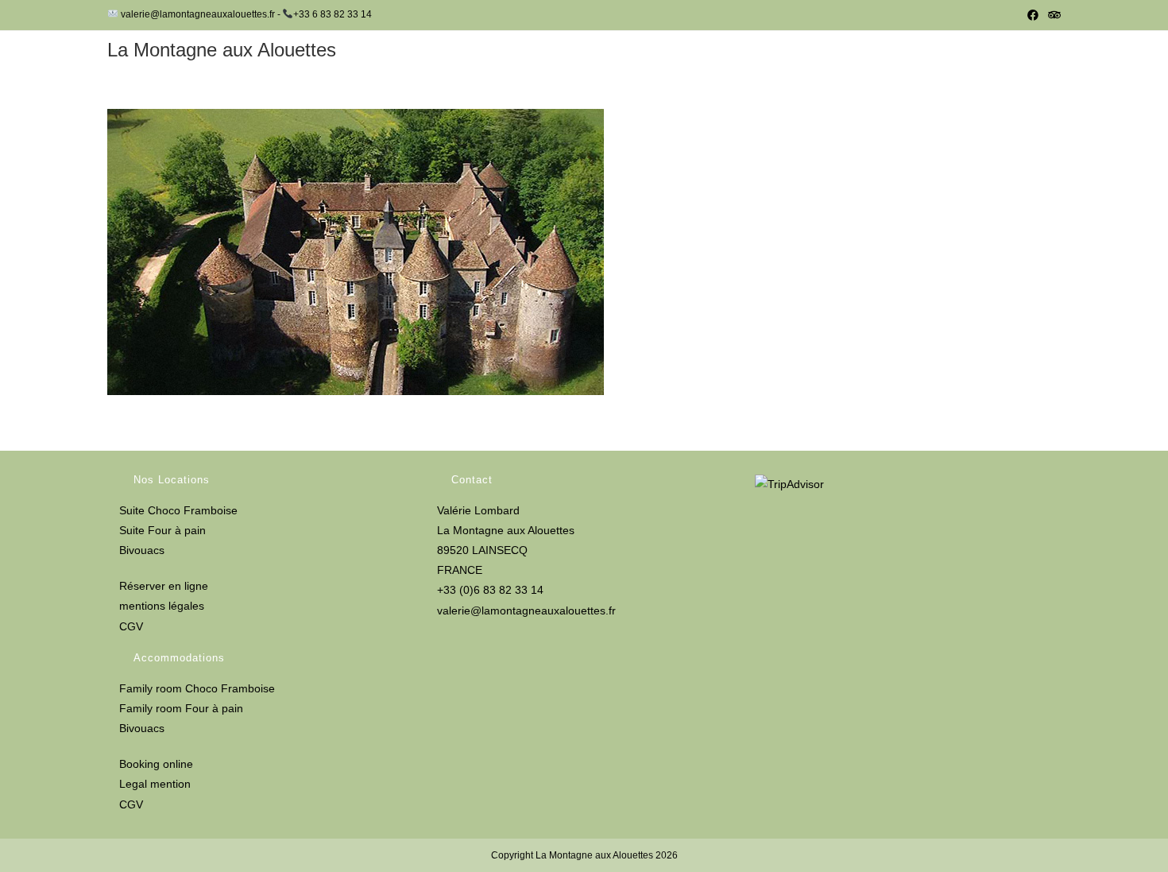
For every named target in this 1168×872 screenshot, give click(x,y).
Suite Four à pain (162, 530)
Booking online (156, 764)
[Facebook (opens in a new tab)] (1033, 15)
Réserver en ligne (163, 585)
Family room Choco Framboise (197, 688)
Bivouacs (141, 550)
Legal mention (155, 783)
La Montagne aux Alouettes (221, 49)
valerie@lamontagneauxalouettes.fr (526, 610)
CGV (131, 626)
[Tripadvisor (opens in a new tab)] (1052, 15)
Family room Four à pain (181, 708)
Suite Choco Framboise (178, 510)
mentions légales (161, 605)
